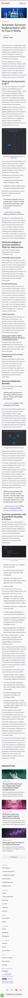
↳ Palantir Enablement (8, 871)
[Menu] (22, 3)
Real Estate (5, 900)
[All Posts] (14, 857)
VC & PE (4, 904)
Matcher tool (5, 653)
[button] (8, 864)
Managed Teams (6, 886)
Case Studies (5, 918)
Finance (4, 893)
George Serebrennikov (12, 506)
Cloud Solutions (6, 878)
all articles (5, 21)
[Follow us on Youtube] (16, 990)
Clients (4, 921)
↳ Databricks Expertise (8, 875)
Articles (4, 929)
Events (4, 947)
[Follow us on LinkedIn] (7, 990)
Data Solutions (6, 868)
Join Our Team (6, 950)
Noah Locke (8, 403)
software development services (13, 510)
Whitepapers (5, 936)
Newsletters (5, 932)
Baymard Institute (7, 220)
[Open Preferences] (2, 995)
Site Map (4, 965)
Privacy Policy (6, 961)
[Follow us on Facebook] (12, 990)
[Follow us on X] (21, 990)
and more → (5, 911)
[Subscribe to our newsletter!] (14, 994)
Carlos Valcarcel (10, 212)
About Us (4, 943)
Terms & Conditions (7, 957)
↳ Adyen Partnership (7, 896)
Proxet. (4, 744)
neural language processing (10, 411)
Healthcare (5, 907)
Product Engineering (7, 882)
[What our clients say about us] (5, 971)
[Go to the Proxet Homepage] (6, 3)
